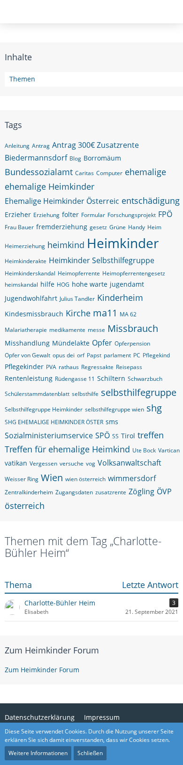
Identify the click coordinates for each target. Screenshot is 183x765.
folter (70, 214)
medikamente (67, 330)
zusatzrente (110, 492)
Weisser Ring (21, 479)
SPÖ (102, 435)
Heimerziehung (25, 246)
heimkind (65, 244)
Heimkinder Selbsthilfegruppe (101, 260)
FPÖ (165, 214)
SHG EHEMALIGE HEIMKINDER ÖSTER (54, 422)
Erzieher (18, 214)
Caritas (84, 173)
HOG (63, 285)
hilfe (47, 284)
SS (115, 436)
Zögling (141, 491)
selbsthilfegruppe (138, 392)
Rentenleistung (29, 378)
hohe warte (89, 284)
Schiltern (111, 378)
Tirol (128, 435)
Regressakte (97, 367)
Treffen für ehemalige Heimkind (67, 449)
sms (112, 421)
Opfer (102, 343)
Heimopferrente (79, 273)
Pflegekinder (24, 366)
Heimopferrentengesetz (133, 273)
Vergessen (43, 463)
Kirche (78, 313)
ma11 (105, 312)
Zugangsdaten (74, 492)
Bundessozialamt (39, 171)
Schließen (90, 753)
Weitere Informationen (38, 753)
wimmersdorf (132, 478)
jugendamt (127, 284)
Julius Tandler (77, 299)
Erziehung (46, 215)
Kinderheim (120, 297)
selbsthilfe (85, 394)
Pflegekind (156, 355)
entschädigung (151, 200)
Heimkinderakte (25, 261)
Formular (93, 215)
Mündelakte (71, 342)
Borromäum (102, 157)
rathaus (69, 367)
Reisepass (129, 367)
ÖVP (164, 491)
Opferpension (132, 343)
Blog (75, 158)
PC (136, 355)
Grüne (117, 227)
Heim (154, 227)
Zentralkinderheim (29, 492)
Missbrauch (132, 328)
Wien (52, 477)
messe (96, 330)
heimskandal (21, 285)
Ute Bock (144, 450)
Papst (94, 355)
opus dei (64, 355)
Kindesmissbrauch (34, 313)
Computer (109, 173)
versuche (72, 463)
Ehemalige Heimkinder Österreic (62, 201)
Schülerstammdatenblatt (37, 394)
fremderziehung (61, 226)
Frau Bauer (19, 227)
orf (80, 355)
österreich (25, 505)
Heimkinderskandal (30, 273)
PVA (51, 367)
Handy (136, 227)
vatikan (16, 463)
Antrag (41, 146)
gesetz (98, 227)
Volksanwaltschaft (129, 463)
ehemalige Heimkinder (49, 186)
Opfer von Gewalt (27, 355)
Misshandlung (27, 342)
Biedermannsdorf (36, 158)
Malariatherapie (26, 330)
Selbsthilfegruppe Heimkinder (44, 409)
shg (154, 408)
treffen (150, 435)
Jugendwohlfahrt (31, 298)
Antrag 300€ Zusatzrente (95, 145)
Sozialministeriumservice (49, 435)
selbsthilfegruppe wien (114, 409)
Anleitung (17, 146)
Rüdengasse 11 (75, 379)
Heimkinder (123, 243)
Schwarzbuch (145, 379)
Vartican (169, 450)
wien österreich (85, 479)
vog (90, 463)
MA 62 (128, 314)
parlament (117, 355)
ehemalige (145, 171)
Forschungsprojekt (131, 215)
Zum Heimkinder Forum (52, 650)
